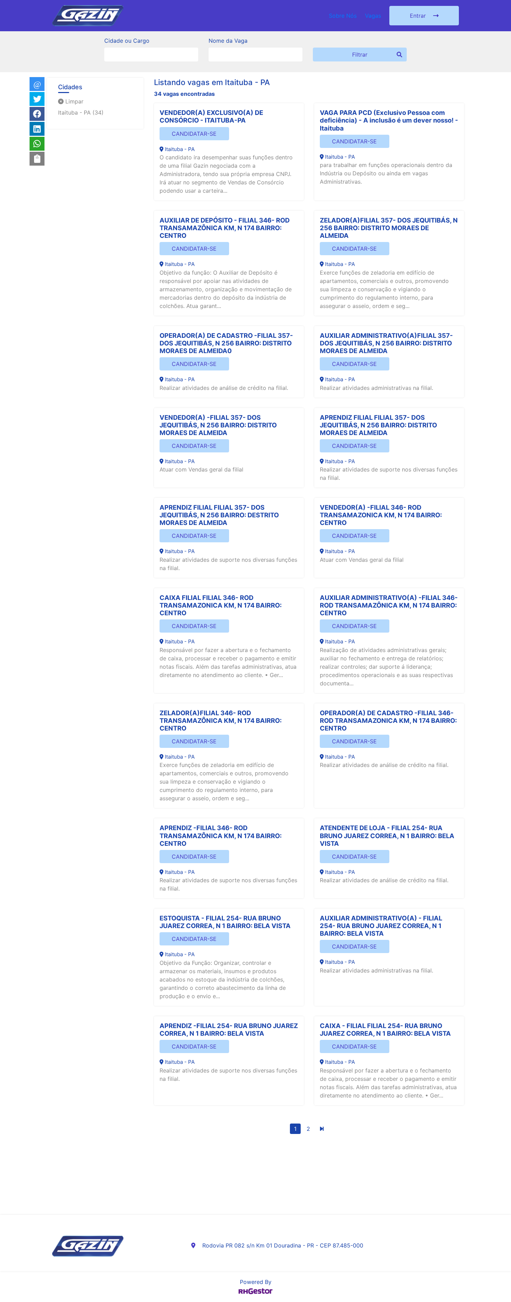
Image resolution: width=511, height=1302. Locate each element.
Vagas (373, 15)
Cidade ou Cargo (126, 40)
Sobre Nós (343, 15)
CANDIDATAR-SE (194, 133)
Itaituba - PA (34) (81, 112)
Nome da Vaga (228, 40)
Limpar (73, 101)
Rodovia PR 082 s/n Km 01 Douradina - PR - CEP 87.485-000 (282, 1245)
